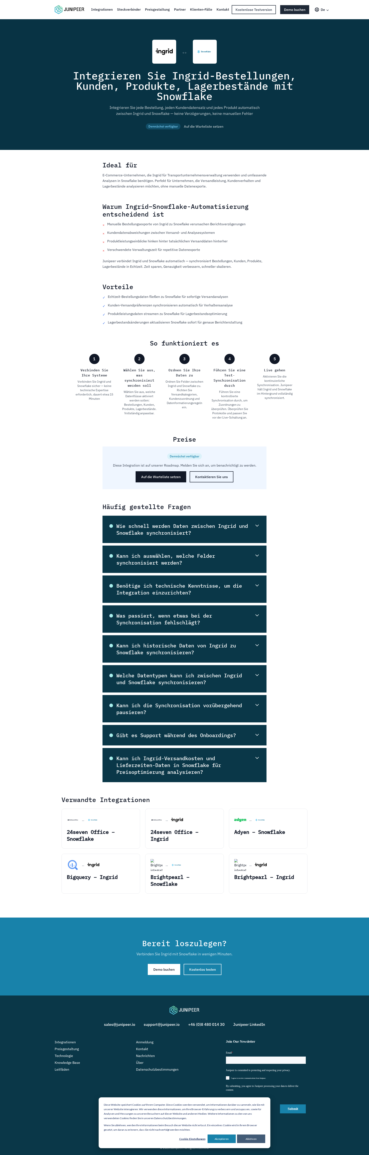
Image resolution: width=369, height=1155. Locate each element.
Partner (180, 9)
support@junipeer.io (162, 1024)
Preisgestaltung (157, 9)
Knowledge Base (67, 1062)
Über (140, 1062)
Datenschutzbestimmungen (157, 1069)
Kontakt (223, 9)
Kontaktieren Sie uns (211, 477)
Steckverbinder (129, 9)
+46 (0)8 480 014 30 (206, 1024)
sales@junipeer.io (119, 1024)
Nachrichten (145, 1056)
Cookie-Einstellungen (192, 1138)
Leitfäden (62, 1069)
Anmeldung (144, 1042)
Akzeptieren (222, 1138)
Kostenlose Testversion (254, 9)
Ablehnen (251, 1138)
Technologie (64, 1056)
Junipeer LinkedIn (249, 1024)
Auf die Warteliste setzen (203, 126)
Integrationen (102, 9)
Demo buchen (294, 9)
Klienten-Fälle (201, 9)
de (323, 9)
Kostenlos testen (202, 969)
